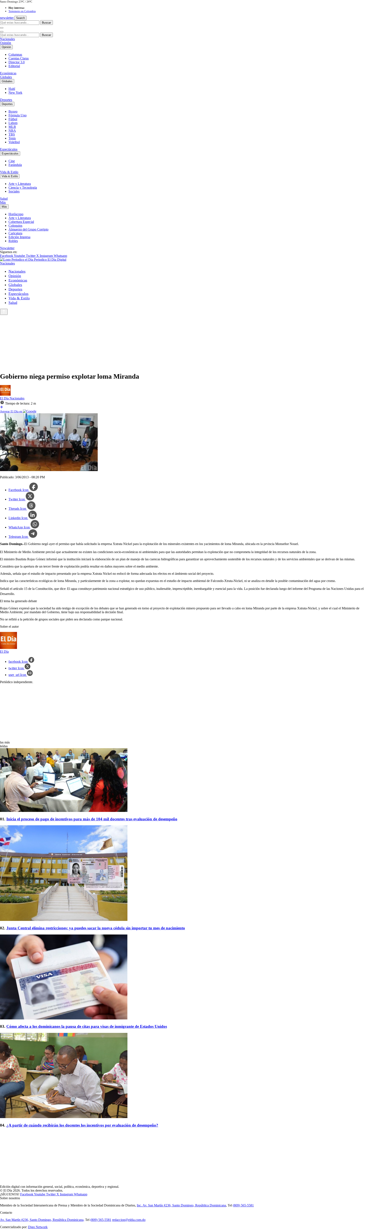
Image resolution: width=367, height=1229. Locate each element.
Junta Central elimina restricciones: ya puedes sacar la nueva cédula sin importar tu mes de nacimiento (95, 928)
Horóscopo (15, 214)
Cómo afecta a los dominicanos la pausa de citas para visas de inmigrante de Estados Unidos (86, 1026)
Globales (6, 77)
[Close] (1, 31)
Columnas (15, 54)
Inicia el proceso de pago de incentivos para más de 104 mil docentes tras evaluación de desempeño (91, 819)
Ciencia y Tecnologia (22, 187)
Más (3, 202)
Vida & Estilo (9, 172)
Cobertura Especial (21, 222)
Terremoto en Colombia (22, 11)
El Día (5, 398)
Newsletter (7, 248)
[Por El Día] (5, 394)
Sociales (14, 191)
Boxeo (12, 111)
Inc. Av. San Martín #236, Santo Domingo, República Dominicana (181, 1205)
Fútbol (12, 119)
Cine (11, 161)
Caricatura (15, 233)
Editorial (14, 66)
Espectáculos (8, 149)
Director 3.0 (16, 62)
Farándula (15, 165)
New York (15, 92)
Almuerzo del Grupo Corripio (28, 229)
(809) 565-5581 (243, 1205)
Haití (11, 89)
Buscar (46, 22)
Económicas (8, 73)
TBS (11, 134)
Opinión (5, 43)
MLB (12, 127)
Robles (13, 241)
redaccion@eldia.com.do (128, 1220)
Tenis (12, 138)
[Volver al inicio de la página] (4, 312)
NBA (12, 130)
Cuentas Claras (18, 58)
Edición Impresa (19, 237)
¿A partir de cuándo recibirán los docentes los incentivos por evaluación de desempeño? (82, 1125)
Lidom (12, 123)
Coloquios (15, 225)
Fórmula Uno (17, 115)
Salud (4, 198)
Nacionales (7, 39)
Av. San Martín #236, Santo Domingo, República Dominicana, (42, 1220)
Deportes (6, 100)
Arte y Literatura (19, 183)
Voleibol (14, 142)
